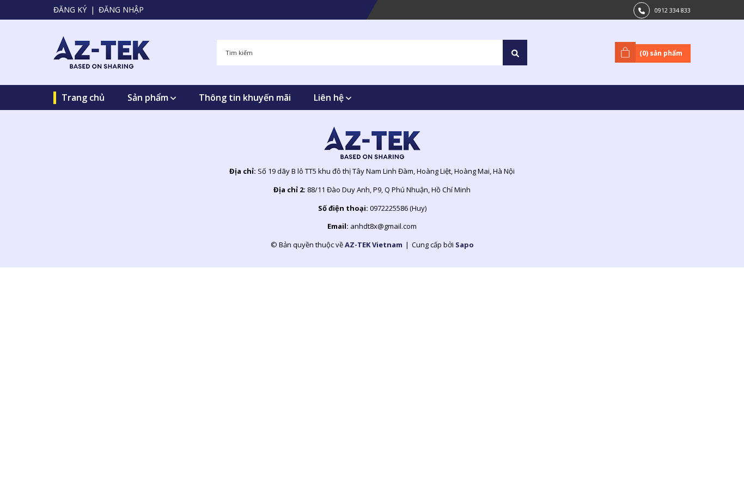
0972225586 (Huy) (398, 208)
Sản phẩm (148, 97)
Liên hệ (330, 97)
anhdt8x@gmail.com (383, 226)
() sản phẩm (660, 53)
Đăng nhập (121, 9)
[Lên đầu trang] (708, 455)
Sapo (464, 244)
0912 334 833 (673, 10)
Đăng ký (70, 9)
